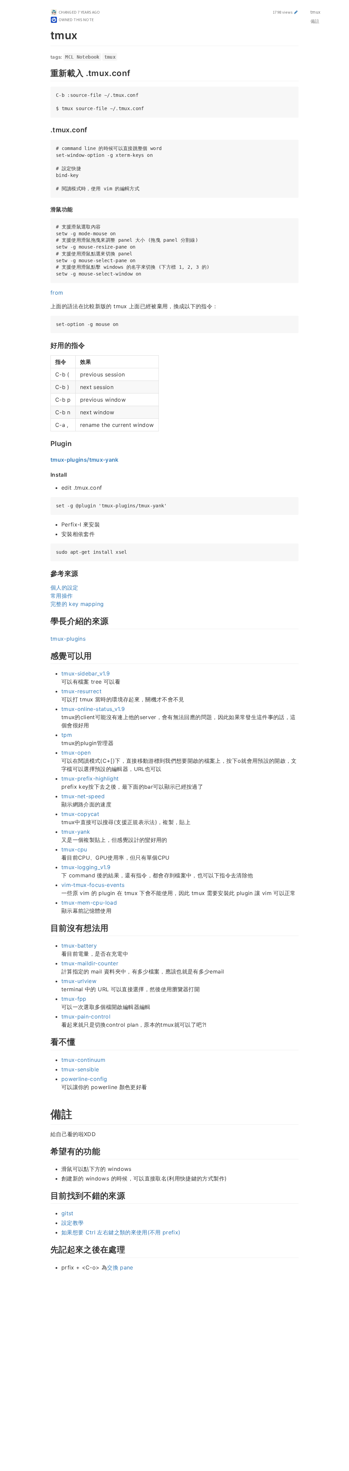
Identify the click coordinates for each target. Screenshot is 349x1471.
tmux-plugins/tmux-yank (84, 459)
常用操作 (61, 595)
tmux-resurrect (81, 691)
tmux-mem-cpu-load (89, 902)
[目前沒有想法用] (47, 927)
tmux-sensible (80, 1069)
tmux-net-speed (83, 796)
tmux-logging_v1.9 (85, 867)
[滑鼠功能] (47, 209)
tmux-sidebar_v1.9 (85, 673)
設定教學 (72, 1222)
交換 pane (120, 1267)
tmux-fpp (74, 998)
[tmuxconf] (47, 129)
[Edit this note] (296, 12)
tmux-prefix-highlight (90, 778)
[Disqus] (174, 1370)
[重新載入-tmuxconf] (47, 72)
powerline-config (84, 1078)
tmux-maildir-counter (89, 963)
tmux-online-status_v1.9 (93, 708)
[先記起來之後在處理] (47, 1249)
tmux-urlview (78, 981)
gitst (67, 1213)
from (56, 292)
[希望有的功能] (47, 1150)
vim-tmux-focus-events (92, 884)
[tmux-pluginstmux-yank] (47, 459)
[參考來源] (47, 572)
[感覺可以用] (47, 655)
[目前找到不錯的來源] (47, 1195)
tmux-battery (79, 945)
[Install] (47, 474)
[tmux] (47, 34)
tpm (66, 734)
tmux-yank (75, 831)
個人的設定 (64, 587)
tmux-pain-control (85, 1016)
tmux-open (76, 752)
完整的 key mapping (77, 603)
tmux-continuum (83, 1059)
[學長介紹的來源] (47, 620)
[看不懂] (47, 1041)
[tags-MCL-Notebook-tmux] (47, 57)
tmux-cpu (74, 849)
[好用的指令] (47, 344)
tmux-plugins (68, 638)
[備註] (47, 1113)
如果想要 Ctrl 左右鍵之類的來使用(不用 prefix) (121, 1232)
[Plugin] (47, 443)
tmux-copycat (80, 814)
